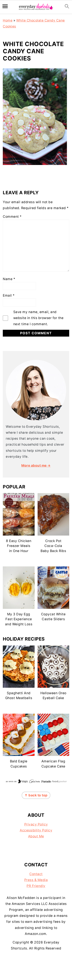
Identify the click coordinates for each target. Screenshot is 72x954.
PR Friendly (36, 886)
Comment (12, 217)
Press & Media (36, 880)
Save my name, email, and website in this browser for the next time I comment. (38, 318)
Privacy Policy (36, 824)
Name (9, 279)
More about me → (36, 466)
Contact (36, 874)
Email (9, 295)
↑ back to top (36, 795)
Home (7, 20)
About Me (36, 836)
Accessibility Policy (36, 830)
